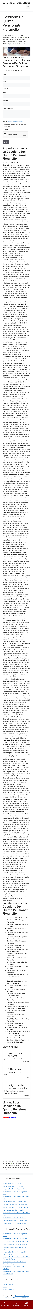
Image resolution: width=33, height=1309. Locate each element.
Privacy (5, 1287)
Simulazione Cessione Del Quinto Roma (16, 1204)
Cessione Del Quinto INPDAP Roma (14, 1218)
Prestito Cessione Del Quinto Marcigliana (16, 1241)
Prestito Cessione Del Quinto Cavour (15, 1244)
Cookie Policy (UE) (9, 1290)
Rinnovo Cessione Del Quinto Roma (14, 1201)
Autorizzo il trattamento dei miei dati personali (15, 125)
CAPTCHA (6, 130)
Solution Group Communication (20, 1298)
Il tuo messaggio (8, 108)
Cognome (5, 88)
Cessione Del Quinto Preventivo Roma (15, 1223)
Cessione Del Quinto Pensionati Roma (15, 1207)
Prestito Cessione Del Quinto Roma (14, 1210)
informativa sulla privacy (15, 121)
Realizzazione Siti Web (22, 1296)
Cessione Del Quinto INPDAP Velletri (15, 1239)
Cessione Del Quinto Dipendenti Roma (15, 1189)
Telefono (6, 100)
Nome (4, 81)
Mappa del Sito (8, 1284)
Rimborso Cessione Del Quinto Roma (15, 1220)
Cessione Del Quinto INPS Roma (13, 1186)
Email (5, 92)
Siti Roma (6, 1298)
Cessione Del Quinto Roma (16, 3)
